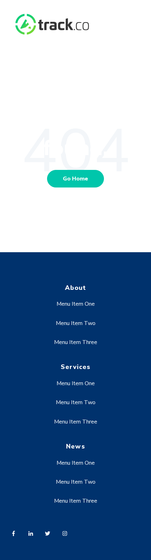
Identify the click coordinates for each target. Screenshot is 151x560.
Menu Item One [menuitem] (76, 304)
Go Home (75, 179)
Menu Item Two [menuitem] (76, 323)
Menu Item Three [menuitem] (75, 342)
